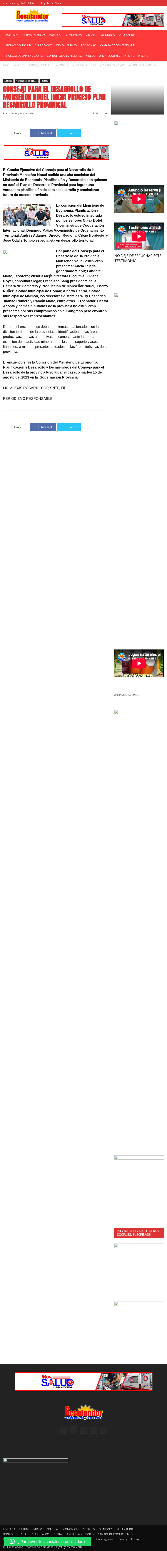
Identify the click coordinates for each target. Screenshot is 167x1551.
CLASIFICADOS (43, 45)
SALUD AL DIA (127, 35)
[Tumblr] (153, 3)
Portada (44, 80)
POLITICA (55, 35)
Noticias (8, 80)
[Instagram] (139, 3)
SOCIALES (91, 35)
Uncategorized (109, 56)
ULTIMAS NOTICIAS (33, 35)
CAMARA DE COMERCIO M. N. (118, 45)
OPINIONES (108, 35)
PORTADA (12, 35)
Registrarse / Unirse (52, 3)
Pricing (129, 56)
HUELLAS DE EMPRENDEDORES (24, 56)
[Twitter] (160, 3)
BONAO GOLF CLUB (18, 45)
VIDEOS (90, 56)
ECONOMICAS (73, 35)
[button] (125, 3)
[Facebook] (132, 3)
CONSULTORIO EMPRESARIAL (64, 56)
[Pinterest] (146, 3)
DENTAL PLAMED (66, 45)
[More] (86, 133)
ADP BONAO (88, 45)
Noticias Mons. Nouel (26, 80)
